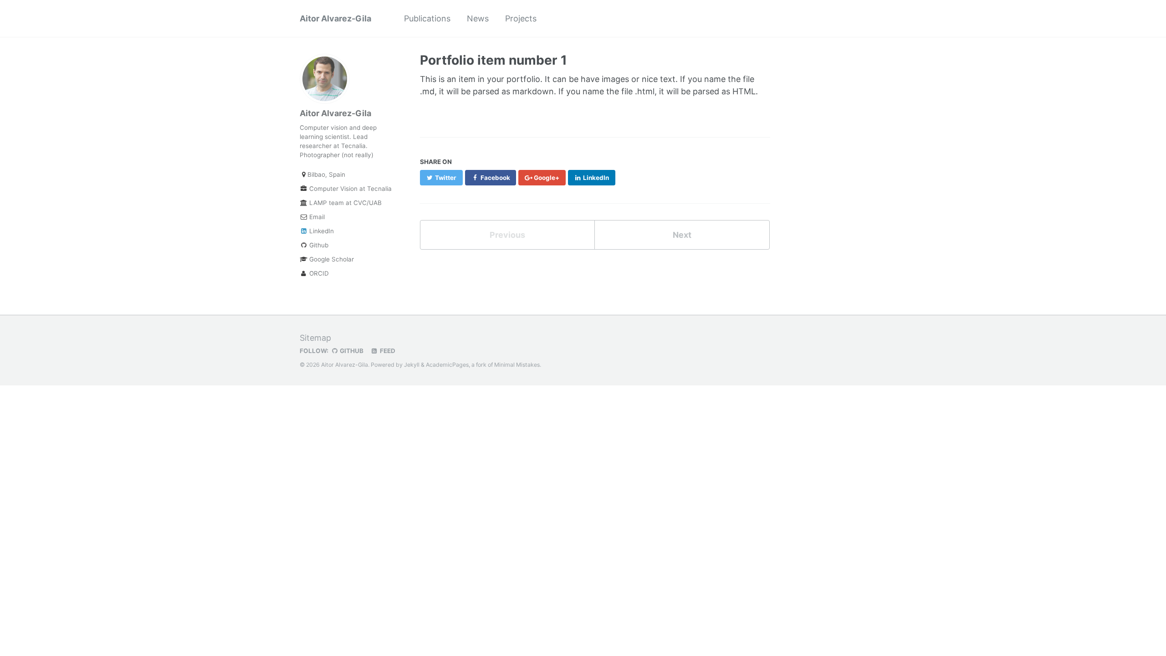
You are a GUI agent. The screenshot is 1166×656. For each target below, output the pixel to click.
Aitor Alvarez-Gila (335, 18)
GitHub (350, 350)
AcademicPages (447, 364)
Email (316, 216)
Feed (386, 350)
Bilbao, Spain (326, 174)
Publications (427, 18)
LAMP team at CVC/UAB (344, 202)
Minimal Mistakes (517, 364)
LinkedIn (320, 231)
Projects (521, 18)
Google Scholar (330, 259)
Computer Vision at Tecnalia (346, 188)
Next (682, 235)
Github (317, 245)
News (478, 18)
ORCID (318, 273)
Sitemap (315, 338)
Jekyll (411, 364)
